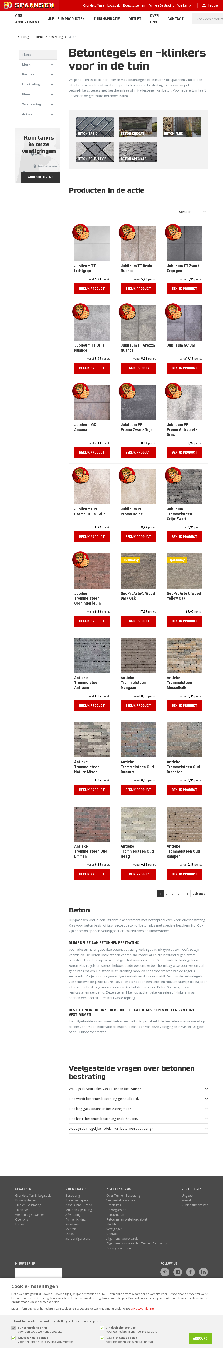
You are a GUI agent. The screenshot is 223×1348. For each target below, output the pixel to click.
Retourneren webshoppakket (126, 1219)
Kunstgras (72, 1224)
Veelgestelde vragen (120, 1200)
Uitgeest (187, 1195)
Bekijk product (92, 289)
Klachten (112, 1224)
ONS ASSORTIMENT (27, 18)
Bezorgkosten (116, 1210)
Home (39, 37)
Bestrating (55, 37)
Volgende (199, 893)
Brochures (113, 1205)
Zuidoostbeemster (195, 1205)
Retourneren (115, 1215)
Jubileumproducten (66, 19)
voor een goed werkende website (40, 1329)
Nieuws (20, 1224)
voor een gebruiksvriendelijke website (131, 1329)
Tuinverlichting (75, 1219)
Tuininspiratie (106, 19)
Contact (175, 19)
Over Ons (154, 18)
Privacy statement (119, 1248)
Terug (25, 37)
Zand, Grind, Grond (78, 1205)
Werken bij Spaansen (30, 1215)
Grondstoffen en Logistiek (101, 5)
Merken (70, 1229)
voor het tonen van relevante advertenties (46, 1340)
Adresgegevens (40, 177)
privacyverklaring (142, 1308)
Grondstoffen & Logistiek (33, 1195)
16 (186, 893)
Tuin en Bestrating (161, 5)
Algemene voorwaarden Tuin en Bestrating (136, 1243)
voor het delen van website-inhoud (129, 1340)
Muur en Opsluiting (78, 1210)
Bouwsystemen (134, 5)
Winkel (186, 1200)
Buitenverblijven (76, 1200)
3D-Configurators (77, 1238)
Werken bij (184, 5)
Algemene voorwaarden (123, 1238)
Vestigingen (114, 1229)
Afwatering (73, 1215)
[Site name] (29, 5)
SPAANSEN (23, 1189)
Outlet (134, 19)
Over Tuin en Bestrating (123, 1195)
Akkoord (200, 1338)
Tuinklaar (21, 1210)
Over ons (21, 1219)
